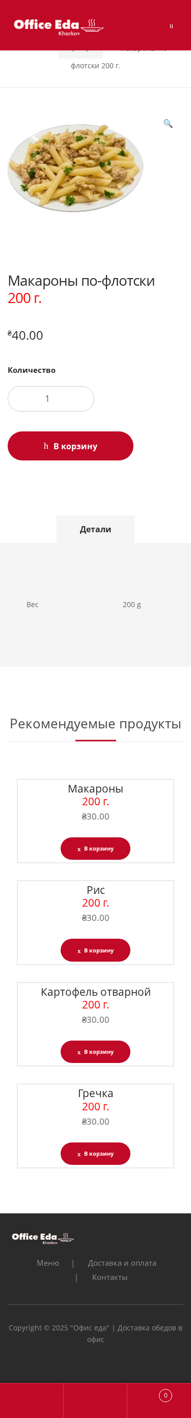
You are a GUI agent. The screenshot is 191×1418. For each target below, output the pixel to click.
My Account (32, 1400)
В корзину (75, 446)
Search (95, 1400)
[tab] (96, 529)
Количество (32, 370)
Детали (96, 529)
